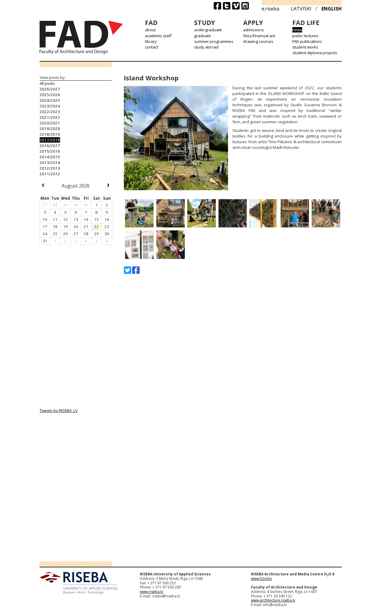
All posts (47, 83)
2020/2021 (50, 123)
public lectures (305, 35)
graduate (202, 35)
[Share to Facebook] (136, 270)
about (150, 29)
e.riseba (270, 8)
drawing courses (258, 41)
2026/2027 (50, 89)
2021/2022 (50, 117)
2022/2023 (50, 111)
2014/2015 (50, 157)
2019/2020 (50, 128)
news (297, 29)
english (331, 8)
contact (151, 47)
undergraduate (208, 29)
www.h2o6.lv (261, 578)
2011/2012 (50, 174)
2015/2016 (50, 151)
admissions (253, 29)
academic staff (158, 35)
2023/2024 (50, 106)
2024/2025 (50, 100)
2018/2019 (50, 134)
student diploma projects (314, 52)
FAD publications (307, 41)
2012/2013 (50, 168)
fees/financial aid (259, 35)
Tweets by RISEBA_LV (59, 410)
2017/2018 (50, 140)
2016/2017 (50, 145)
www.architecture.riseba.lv (273, 600)
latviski (301, 8)
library (151, 41)
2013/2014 (50, 162)
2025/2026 (50, 94)
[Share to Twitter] (127, 270)
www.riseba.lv (151, 591)
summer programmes (213, 41)
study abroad (206, 47)
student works (305, 47)
